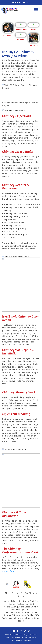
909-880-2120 (20, 2)
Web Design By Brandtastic (23, 640)
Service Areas (26, 637)
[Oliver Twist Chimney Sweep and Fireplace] (9, 8)
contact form (8, 571)
